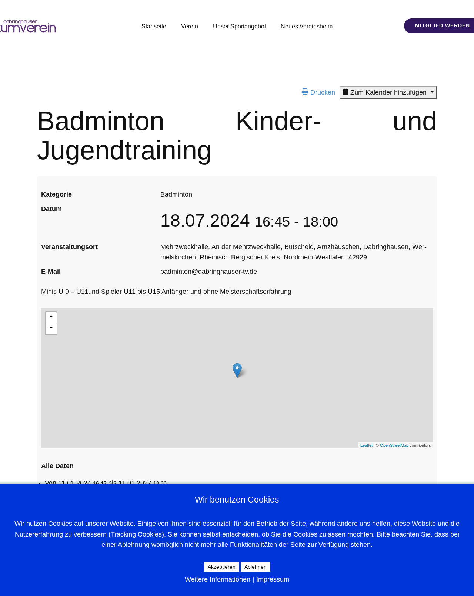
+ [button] (51, 315)
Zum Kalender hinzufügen (388, 92)
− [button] (51, 326)
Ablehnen (255, 567)
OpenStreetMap (394, 445)
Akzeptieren (222, 567)
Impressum (272, 579)
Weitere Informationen (217, 579)
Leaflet (366, 445)
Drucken (321, 92)
